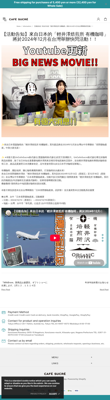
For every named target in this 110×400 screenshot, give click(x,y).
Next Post (104, 289)
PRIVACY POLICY (38, 394)
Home (19, 26)
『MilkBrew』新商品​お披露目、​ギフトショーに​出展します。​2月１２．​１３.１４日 (24, 284)
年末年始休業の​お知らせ (97, 282)
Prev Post (5, 289)
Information (27, 26)
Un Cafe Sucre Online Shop (18, 19)
